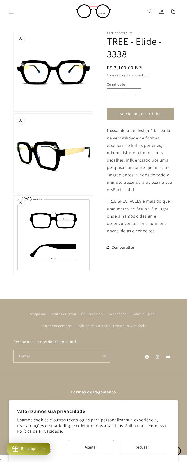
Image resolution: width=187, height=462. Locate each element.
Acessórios (118, 313)
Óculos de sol (92, 313)
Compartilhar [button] (123, 247)
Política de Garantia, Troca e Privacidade (111, 325)
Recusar (142, 447)
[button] (11, 11)
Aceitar (91, 447)
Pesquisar (37, 313)
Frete (110, 75)
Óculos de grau (63, 313)
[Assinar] (104, 356)
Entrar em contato (55, 325)
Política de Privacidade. (40, 431)
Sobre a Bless (143, 313)
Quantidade (116, 84)
